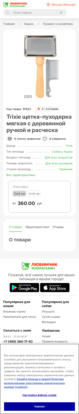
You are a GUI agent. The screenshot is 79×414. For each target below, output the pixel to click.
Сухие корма (51, 316)
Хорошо (39, 406)
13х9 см (34, 193)
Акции (46, 336)
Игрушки (48, 311)
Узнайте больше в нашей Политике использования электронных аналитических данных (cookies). (34, 383)
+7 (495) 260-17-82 (18, 341)
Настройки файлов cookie (39, 395)
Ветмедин (49, 322)
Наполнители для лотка (19, 316)
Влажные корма (14, 311)
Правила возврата (54, 341)
